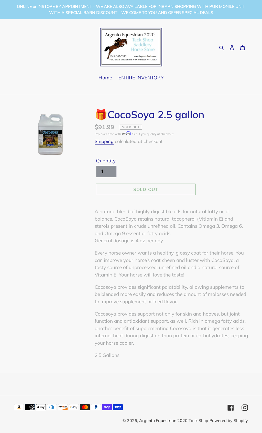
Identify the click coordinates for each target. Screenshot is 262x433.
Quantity (106, 161)
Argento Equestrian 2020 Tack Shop (173, 420)
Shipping (104, 141)
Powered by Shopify (229, 420)
